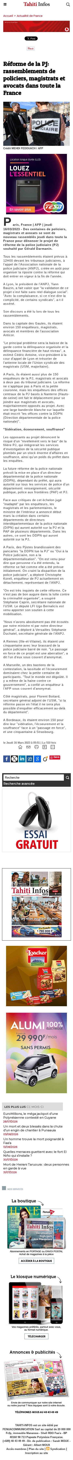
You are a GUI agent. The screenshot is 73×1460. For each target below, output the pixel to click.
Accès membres (16, 1449)
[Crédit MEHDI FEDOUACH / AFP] (36, 103)
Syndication (57, 1449)
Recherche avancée (19, 783)
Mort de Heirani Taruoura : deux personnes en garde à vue (36, 1166)
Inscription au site (36, 1453)
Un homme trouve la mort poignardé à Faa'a (33, 1141)
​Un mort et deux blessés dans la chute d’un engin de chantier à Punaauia (33, 1128)
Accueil (8, 15)
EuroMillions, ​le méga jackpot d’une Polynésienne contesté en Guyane (30, 1115)
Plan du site (36, 1449)
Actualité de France (30, 15)
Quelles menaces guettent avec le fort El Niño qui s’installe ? (35, 1153)
